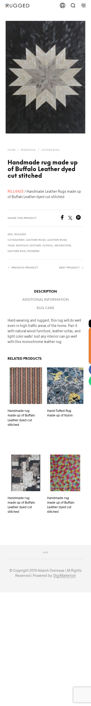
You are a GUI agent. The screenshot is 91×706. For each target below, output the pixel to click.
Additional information (45, 300)
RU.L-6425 (16, 191)
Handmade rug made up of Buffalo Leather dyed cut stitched (21, 418)
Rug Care (45, 308)
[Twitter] (72, 218)
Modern (33, 251)
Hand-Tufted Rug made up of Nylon (60, 413)
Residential (28, 150)
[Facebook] (64, 218)
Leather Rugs (50, 150)
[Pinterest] (79, 218)
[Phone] (85, 381)
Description (45, 291)
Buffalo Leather (28, 245)
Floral (47, 245)
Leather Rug (17, 251)
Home (12, 150)
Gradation (62, 245)
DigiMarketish (64, 576)
